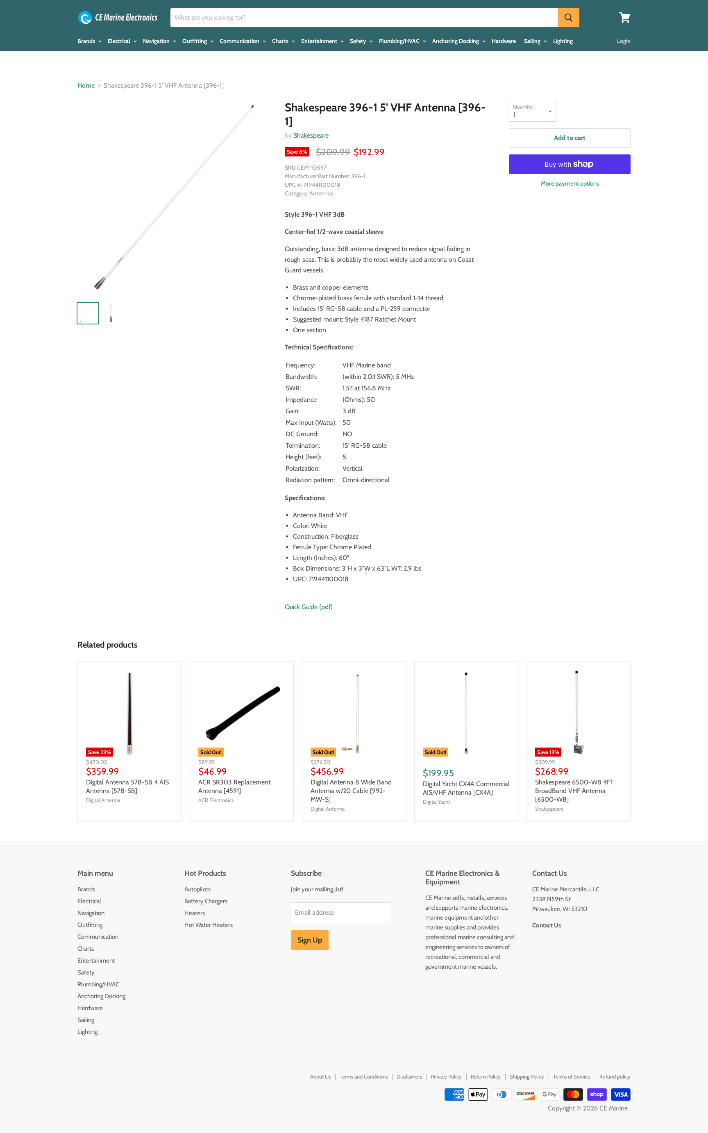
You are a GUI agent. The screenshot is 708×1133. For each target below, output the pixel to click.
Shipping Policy (527, 1076)
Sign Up (309, 940)
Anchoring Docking (456, 41)
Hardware (504, 41)
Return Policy (486, 1076)
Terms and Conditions (364, 1076)
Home (86, 85)
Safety (359, 41)
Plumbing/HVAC (400, 41)
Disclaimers (409, 1076)
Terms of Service (571, 1076)
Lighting (563, 41)
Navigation (157, 41)
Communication (240, 41)
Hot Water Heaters (208, 925)
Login (624, 41)
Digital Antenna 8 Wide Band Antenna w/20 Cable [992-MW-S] (351, 790)
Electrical (120, 41)
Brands (86, 41)
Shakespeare (311, 135)
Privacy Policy (446, 1076)
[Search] (568, 17)
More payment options (570, 183)
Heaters (194, 913)
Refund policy (615, 1076)
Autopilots (197, 889)
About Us (320, 1076)
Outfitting (195, 41)
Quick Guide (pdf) (309, 607)
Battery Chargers (205, 901)
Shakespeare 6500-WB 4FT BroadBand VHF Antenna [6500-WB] (574, 790)
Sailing (533, 41)
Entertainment (319, 41)
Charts (281, 41)
